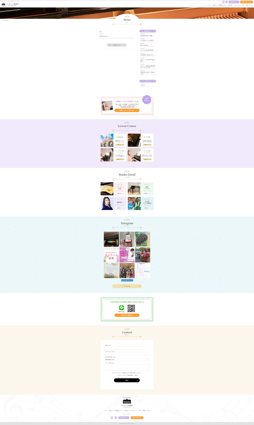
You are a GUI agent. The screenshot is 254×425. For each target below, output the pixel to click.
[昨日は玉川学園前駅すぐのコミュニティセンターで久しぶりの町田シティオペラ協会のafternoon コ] (111, 270)
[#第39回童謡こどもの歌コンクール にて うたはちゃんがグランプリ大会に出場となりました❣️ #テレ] (111, 254)
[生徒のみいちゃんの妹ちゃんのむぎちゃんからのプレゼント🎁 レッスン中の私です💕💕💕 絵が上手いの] (142, 270)
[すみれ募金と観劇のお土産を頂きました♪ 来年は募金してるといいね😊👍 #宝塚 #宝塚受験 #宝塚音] (127, 239)
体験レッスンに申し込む (127, 110)
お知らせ (143, 85)
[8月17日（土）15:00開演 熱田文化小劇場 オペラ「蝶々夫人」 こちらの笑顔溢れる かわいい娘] (127, 270)
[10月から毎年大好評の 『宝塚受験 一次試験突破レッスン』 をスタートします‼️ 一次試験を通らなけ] (127, 254)
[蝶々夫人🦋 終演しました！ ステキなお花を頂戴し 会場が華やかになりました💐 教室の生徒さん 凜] (142, 254)
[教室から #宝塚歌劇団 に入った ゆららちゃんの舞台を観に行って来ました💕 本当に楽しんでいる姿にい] (111, 239)
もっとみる (127, 286)
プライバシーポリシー (116, 372)
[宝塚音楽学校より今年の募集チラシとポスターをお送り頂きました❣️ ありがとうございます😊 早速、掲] (142, 239)
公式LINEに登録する (127, 315)
